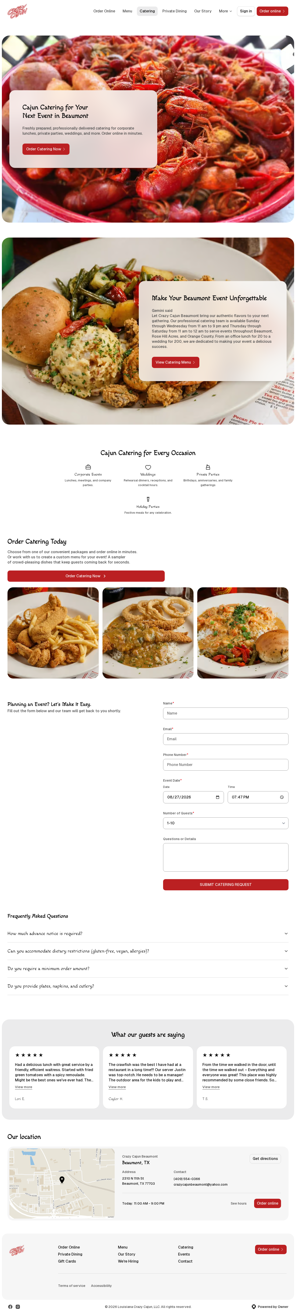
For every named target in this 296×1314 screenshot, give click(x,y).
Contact (185, 1261)
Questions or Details (179, 839)
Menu (127, 11)
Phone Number (182, 754)
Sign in (246, 11)
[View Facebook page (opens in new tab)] (10, 1307)
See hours (239, 1203)
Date (166, 787)
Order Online (104, 11)
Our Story (203, 11)
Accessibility (101, 1286)
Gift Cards (67, 1261)
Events (184, 1254)
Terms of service (71, 1286)
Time (231, 787)
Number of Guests (185, 813)
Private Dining (174, 11)
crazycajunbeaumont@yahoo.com (201, 1184)
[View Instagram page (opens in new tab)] (18, 1307)
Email (175, 729)
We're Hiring (128, 1261)
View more (23, 1087)
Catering (147, 11)
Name (175, 703)
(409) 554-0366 (187, 1179)
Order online (267, 1203)
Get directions (265, 1158)
